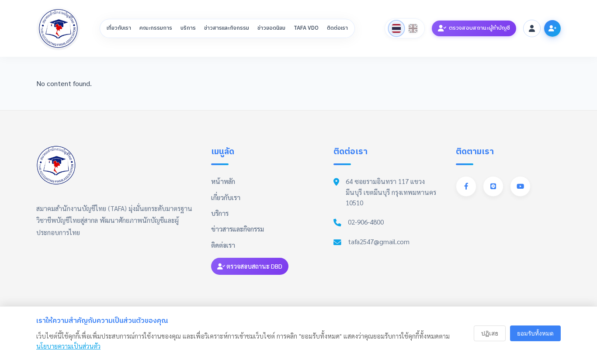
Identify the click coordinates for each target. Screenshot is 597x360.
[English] (413, 28)
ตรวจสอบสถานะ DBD (253, 266)
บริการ (188, 28)
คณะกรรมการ (155, 28)
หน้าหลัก (223, 181)
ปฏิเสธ (489, 333)
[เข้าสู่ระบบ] (532, 28)
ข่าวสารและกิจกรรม (226, 28)
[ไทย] (396, 28)
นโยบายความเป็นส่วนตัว (68, 346)
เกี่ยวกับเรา (119, 28)
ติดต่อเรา (337, 28)
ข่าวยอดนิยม (271, 28)
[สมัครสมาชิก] (552, 28)
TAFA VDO (306, 28)
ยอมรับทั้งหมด (535, 333)
